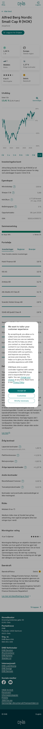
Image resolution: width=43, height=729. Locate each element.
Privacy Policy (18, 382)
